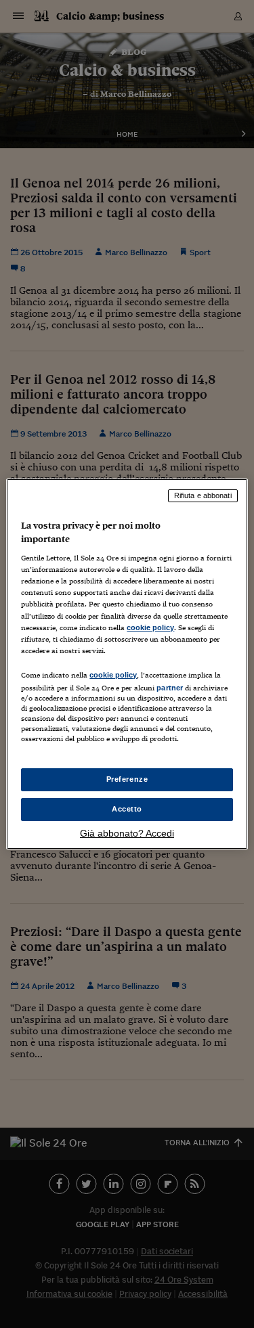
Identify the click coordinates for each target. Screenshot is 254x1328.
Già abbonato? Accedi (127, 833)
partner (169, 688)
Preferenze (127, 779)
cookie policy (150, 627)
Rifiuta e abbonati (203, 495)
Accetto (127, 809)
